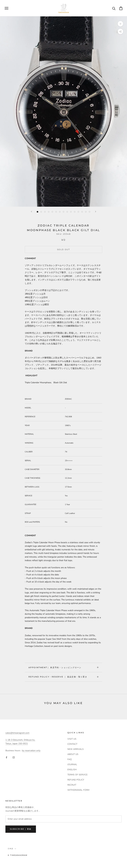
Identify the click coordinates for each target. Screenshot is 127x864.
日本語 (10, 849)
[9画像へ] (67, 212)
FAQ (69, 759)
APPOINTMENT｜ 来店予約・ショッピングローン (54, 667)
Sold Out (63, 249)
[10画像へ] (71, 212)
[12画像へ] (78, 212)
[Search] (114, 8)
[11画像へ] (74, 212)
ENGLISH (72, 769)
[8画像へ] (63, 212)
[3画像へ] (45, 212)
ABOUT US (72, 754)
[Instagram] (14, 757)
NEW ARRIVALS (75, 749)
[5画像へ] (52, 212)
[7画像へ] (60, 212)
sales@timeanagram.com (17, 732)
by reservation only (31, 750)
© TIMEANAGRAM (18, 855)
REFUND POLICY (75, 779)
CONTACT (72, 744)
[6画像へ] (56, 212)
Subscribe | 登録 (20, 829)
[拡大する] (120, 23)
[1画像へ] (37, 212)
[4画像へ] (48, 212)
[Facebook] (6, 757)
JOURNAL (72, 764)
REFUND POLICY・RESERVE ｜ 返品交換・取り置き (57, 677)
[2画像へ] (41, 212)
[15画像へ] (89, 212)
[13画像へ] (82, 212)
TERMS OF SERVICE (77, 774)
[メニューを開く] (6, 8)
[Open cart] (120, 8)
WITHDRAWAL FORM (78, 790)
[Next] (95, 211)
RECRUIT (71, 784)
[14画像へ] (86, 212)
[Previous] (31, 211)
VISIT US (71, 738)
